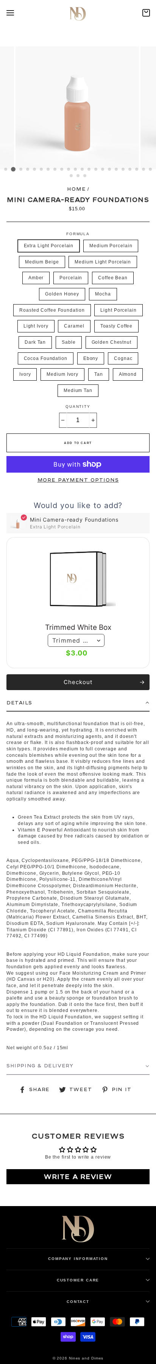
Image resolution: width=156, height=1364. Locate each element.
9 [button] (62, 169)
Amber (36, 277)
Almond (128, 374)
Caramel (74, 326)
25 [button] (85, 176)
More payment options (78, 480)
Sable (68, 342)
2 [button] (13, 169)
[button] (78, 703)
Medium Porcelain (110, 245)
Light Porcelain (118, 310)
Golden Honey (62, 294)
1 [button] (6, 169)
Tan (98, 374)
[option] (78, 107)
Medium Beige (42, 262)
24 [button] (78, 176)
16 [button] (110, 169)
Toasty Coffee (116, 326)
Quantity (78, 406)
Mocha (103, 294)
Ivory (25, 374)
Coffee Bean (113, 277)
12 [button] (82, 169)
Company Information (78, 1259)
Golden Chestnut (111, 342)
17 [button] (117, 169)
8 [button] (55, 169)
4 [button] (28, 169)
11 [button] (76, 169)
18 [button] (123, 169)
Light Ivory (35, 326)
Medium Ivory (62, 374)
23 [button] (71, 176)
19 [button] (130, 169)
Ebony (90, 358)
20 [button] (137, 169)
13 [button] (89, 169)
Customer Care (78, 1280)
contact (78, 1302)
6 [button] (42, 169)
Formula (78, 234)
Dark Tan (35, 342)
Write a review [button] (78, 1176)
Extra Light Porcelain (49, 245)
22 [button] (151, 169)
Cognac (123, 358)
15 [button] (103, 169)
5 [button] (35, 169)
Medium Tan (78, 390)
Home (76, 189)
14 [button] (96, 169)
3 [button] (21, 169)
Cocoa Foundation (45, 358)
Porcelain (70, 277)
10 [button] (69, 169)
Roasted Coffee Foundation (51, 310)
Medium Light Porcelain (103, 262)
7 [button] (48, 169)
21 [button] (144, 169)
